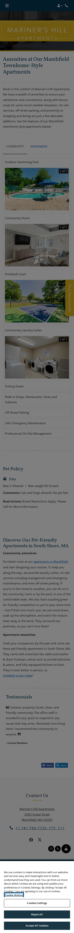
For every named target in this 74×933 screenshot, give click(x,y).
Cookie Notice (14, 895)
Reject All (37, 914)
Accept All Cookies (37, 925)
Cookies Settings (37, 903)
